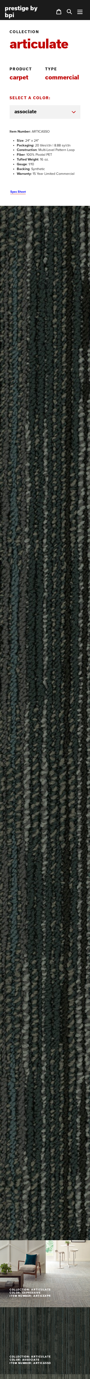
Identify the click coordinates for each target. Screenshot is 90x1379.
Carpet (19, 77)
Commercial (62, 77)
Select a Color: (30, 98)
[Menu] (80, 11)
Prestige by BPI (21, 11)
